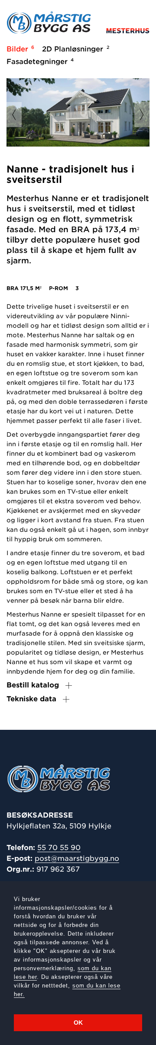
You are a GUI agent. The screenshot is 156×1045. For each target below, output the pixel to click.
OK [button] (78, 1022)
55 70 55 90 (59, 848)
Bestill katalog (32, 685)
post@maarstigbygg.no (77, 858)
